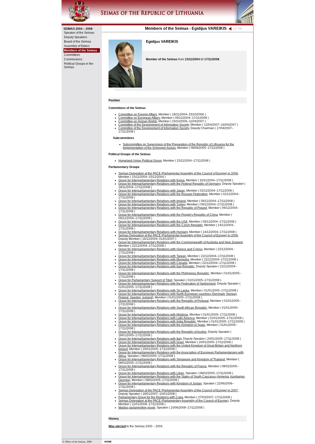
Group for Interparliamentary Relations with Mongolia (153, 259)
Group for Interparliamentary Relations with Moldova (153, 314)
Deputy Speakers (75, 37)
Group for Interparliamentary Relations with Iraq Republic (156, 266)
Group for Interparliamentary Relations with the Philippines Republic (163, 273)
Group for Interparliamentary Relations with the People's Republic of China (168, 214)
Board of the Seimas (77, 41)
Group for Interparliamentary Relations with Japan (151, 190)
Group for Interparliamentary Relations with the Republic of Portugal (163, 301)
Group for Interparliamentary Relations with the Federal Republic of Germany (169, 183)
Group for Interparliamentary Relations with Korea (151, 180)
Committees (72, 55)
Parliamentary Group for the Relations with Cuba (150, 397)
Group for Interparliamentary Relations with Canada (152, 263)
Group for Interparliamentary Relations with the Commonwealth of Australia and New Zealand (180, 242)
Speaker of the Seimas (79, 32)
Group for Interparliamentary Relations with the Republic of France (162, 366)
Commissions (73, 59)
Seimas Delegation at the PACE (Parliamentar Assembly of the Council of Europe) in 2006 (178, 173)
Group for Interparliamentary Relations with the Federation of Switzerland (167, 283)
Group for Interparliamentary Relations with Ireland (152, 201)
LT (235, 29)
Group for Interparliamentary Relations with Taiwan (152, 256)
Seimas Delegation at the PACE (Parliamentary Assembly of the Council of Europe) (173, 400)
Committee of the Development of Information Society (153, 124)
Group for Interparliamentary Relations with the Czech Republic (160, 225)
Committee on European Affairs (139, 118)
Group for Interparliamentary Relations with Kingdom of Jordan (160, 383)
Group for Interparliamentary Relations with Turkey (151, 204)
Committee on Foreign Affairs (137, 114)
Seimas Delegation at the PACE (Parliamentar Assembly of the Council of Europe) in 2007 (178, 390)
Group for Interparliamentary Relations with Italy (150, 338)
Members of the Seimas (80, 50)
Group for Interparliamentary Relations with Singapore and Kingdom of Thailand (171, 359)
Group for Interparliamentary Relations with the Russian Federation (163, 194)
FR (240, 29)
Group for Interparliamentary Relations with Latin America (156, 318)
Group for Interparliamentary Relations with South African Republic (162, 307)
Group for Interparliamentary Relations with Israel (151, 342)
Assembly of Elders (77, 46)
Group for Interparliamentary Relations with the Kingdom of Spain (161, 325)
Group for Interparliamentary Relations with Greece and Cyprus (160, 249)
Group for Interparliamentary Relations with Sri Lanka (153, 290)
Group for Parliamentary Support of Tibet (145, 280)
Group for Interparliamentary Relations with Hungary (153, 232)
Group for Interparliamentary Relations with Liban (151, 373)
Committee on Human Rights (137, 121)
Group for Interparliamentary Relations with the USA (153, 221)
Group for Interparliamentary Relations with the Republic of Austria (162, 332)
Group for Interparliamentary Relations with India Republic (157, 321)
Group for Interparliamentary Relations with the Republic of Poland (162, 208)
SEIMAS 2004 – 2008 (78, 29)
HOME (108, 441)
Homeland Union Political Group (140, 160)
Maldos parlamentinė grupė (136, 407)
